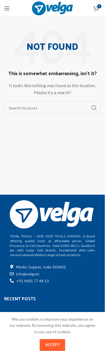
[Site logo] (52, 8)
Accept (52, 344)
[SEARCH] (94, 107)
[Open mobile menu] (7, 8)
